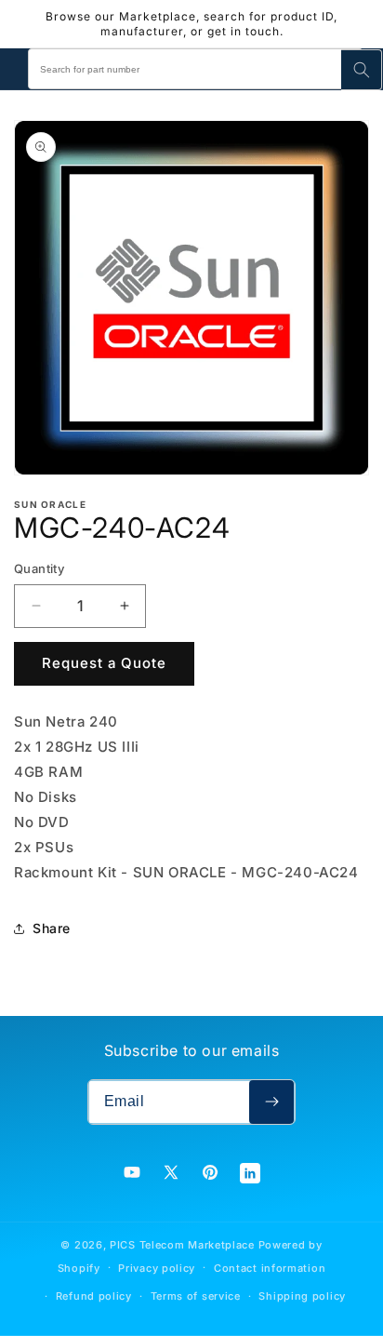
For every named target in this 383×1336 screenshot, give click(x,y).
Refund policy (94, 1296)
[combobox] (195, 68)
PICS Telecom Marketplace (182, 1244)
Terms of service (196, 1296)
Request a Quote (104, 663)
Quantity (39, 568)
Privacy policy (156, 1268)
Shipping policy (302, 1296)
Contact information (269, 1268)
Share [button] (52, 928)
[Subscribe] (271, 1102)
